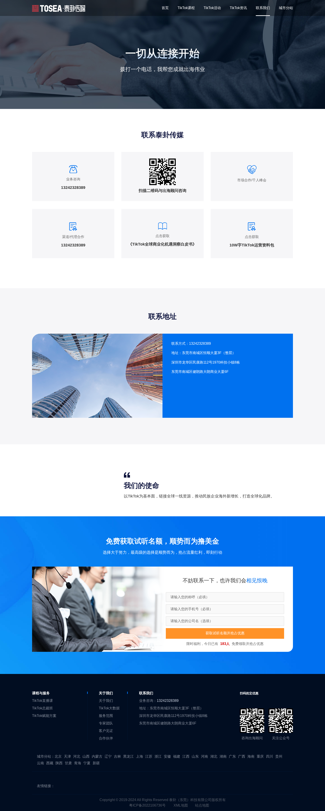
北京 (58, 756)
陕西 (59, 763)
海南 (250, 756)
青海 (77, 763)
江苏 (148, 756)
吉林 (117, 756)
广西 (241, 756)
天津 (67, 756)
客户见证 (106, 731)
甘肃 (68, 763)
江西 (185, 756)
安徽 (167, 756)
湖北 (213, 756)
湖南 (223, 756)
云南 (40, 763)
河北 (76, 756)
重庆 (260, 756)
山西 (86, 756)
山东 (195, 756)
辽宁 (108, 756)
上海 (139, 756)
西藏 (49, 763)
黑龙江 (128, 756)
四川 (269, 756)
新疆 (96, 763)
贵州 (278, 756)
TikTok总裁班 (42, 708)
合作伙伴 (106, 738)
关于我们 (106, 701)
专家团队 (106, 723)
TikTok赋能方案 (44, 716)
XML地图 (181, 805)
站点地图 (202, 805)
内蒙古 (97, 756)
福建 (176, 756)
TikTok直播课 (42, 701)
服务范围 (106, 716)
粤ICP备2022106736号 (147, 805)
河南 (204, 756)
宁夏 (86, 763)
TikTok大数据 (109, 708)
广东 (232, 756)
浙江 (158, 756)
